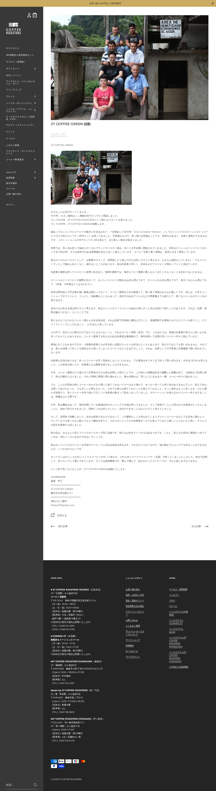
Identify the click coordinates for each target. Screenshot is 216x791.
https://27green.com (63, 505)
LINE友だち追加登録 (178, 667)
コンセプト (174, 595)
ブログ (172, 600)
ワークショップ (133, 640)
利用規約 (130, 645)
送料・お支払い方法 (135, 595)
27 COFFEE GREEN (79, 223)
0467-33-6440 (67, 740)
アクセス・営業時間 (178, 589)
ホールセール (132, 651)
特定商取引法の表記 (135, 606)
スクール (173, 606)
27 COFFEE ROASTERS (70, 779)
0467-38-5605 (66, 712)
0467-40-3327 (66, 683)
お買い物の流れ (133, 589)
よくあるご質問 (133, 626)
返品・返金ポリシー (135, 600)
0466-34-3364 (67, 626)
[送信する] (35, 785)
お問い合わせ (132, 620)
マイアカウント (133, 656)
